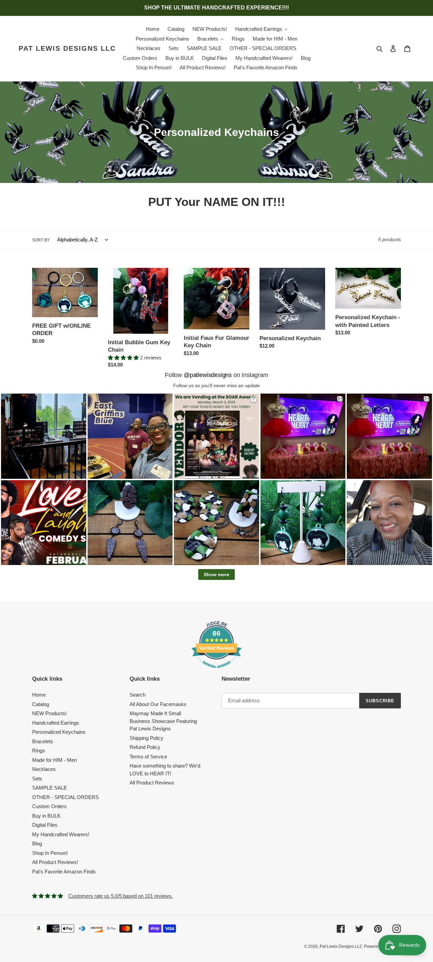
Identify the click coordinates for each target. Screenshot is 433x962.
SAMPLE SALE (49, 788)
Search (137, 695)
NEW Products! (49, 713)
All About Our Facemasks (158, 704)
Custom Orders (49, 806)
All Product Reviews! (55, 862)
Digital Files (45, 825)
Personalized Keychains (59, 732)
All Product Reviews (152, 782)
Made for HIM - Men (54, 760)
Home (39, 695)
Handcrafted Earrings (55, 723)
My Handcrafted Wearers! (60, 834)
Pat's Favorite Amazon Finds (64, 871)
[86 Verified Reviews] (216, 671)
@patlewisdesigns (208, 375)
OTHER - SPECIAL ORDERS (65, 797)
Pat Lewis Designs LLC (67, 48)
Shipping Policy (146, 738)
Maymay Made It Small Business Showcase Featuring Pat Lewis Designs (163, 720)
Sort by (41, 240)
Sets (37, 778)
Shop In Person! (50, 853)
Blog (37, 843)
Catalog (40, 704)
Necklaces (44, 769)
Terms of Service (148, 756)
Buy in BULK (46, 816)
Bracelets (42, 741)
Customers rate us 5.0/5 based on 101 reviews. (120, 896)
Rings (38, 750)
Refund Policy (145, 747)
